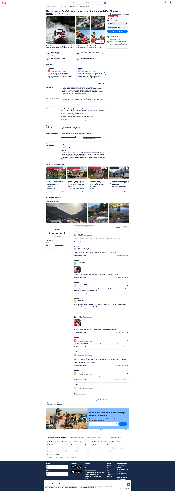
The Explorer (109, 476)
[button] (58, 14)
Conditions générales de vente (91, 474)
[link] (56, 180)
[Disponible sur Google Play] (76, 467)
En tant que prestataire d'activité (122, 466)
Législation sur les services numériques (93, 476)
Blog (108, 470)
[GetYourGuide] (4, 3)
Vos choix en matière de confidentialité (93, 472)
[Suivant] (105, 73)
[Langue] (165, 2)
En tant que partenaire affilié (122, 474)
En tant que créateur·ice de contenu (122, 470)
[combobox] (118, 227)
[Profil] (171, 2)
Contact (86, 465)
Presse (108, 472)
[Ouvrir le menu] (127, 235)
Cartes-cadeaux (110, 474)
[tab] (57, 437)
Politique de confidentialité (81, 431)
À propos (109, 465)
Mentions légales (88, 467)
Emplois (108, 467)
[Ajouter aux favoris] (64, 168)
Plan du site (87, 478)
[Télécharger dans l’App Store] (76, 472)
